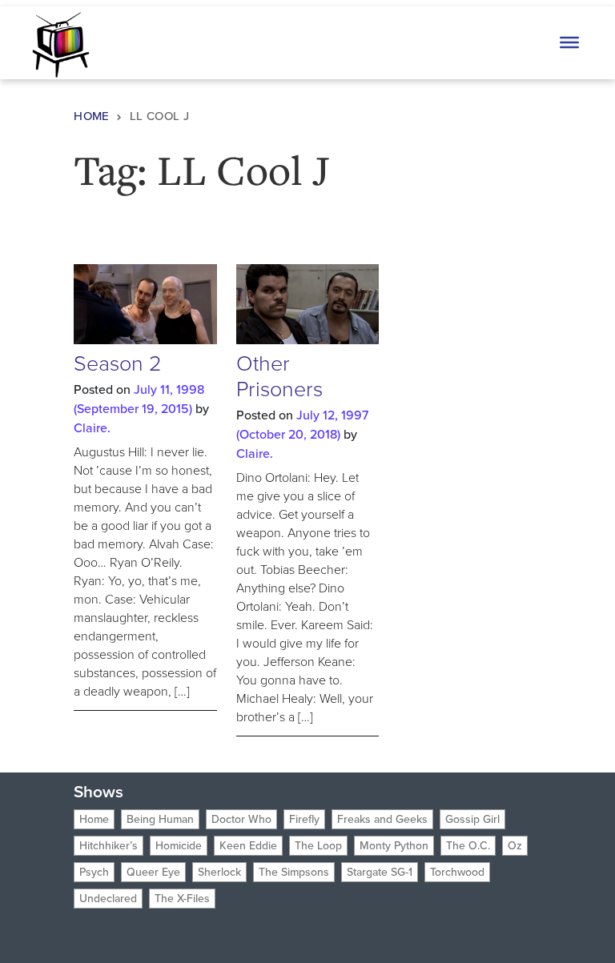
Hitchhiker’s (108, 845)
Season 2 (118, 363)
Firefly (304, 819)
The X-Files (182, 898)
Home (92, 116)
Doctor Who (241, 819)
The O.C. (468, 845)
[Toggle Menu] (569, 42)
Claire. (92, 428)
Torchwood (457, 872)
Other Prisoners (279, 376)
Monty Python (394, 845)
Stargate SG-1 (379, 872)
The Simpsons (294, 872)
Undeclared (108, 898)
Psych (94, 872)
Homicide (178, 845)
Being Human (160, 819)
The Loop (318, 845)
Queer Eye (153, 872)
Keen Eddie (248, 845)
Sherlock (219, 872)
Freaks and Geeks (382, 819)
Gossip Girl (472, 819)
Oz (515, 845)
